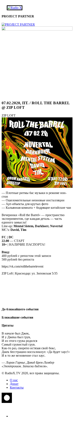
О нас (14, 380)
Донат (14, 384)
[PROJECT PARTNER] (18, 24)
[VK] (37, 281)
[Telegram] (37, 293)
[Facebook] (37, 285)
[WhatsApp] (37, 289)
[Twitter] (37, 297)
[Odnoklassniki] (37, 301)
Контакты (17, 387)
